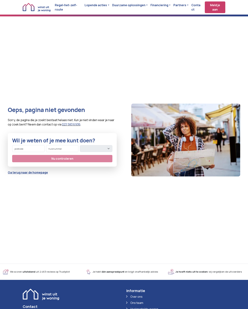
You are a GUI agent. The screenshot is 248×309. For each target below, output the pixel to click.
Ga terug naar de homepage (28, 172)
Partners (179, 5)
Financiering (159, 5)
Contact (195, 7)
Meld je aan (215, 7)
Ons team (136, 303)
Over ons (136, 297)
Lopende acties (96, 5)
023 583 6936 (71, 124)
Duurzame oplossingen (128, 5)
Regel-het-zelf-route (66, 7)
